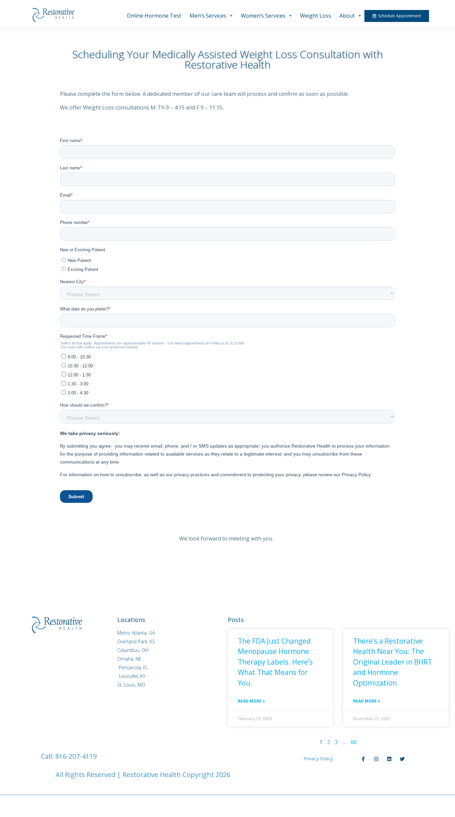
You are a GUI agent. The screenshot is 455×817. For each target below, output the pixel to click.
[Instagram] (376, 758)
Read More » (251, 701)
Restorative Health (152, 774)
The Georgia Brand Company (371, 774)
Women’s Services (263, 15)
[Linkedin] (389, 758)
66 (354, 742)
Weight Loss (315, 15)
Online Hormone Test (154, 15)
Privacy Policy (318, 758)
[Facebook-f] (363, 758)
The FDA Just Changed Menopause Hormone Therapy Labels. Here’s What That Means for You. (275, 662)
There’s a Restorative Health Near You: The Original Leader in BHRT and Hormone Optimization (392, 662)
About (347, 15)
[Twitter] (402, 758)
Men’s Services (208, 15)
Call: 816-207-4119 (69, 756)
